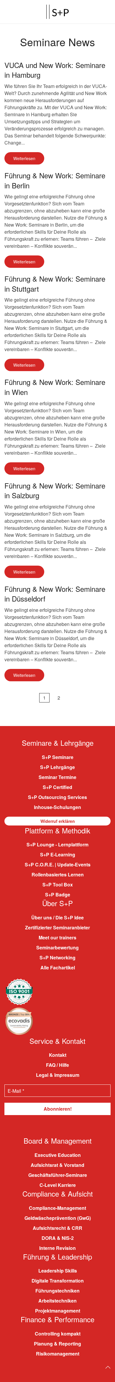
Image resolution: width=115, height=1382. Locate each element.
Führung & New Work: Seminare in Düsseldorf (54, 594)
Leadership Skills (57, 1270)
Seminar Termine (57, 777)
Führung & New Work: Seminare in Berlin (54, 180)
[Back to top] (108, 1367)
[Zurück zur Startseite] (57, 12)
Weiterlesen (24, 158)
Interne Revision (57, 1248)
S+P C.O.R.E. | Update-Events (58, 864)
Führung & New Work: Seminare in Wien (54, 387)
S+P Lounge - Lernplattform (57, 844)
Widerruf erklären (57, 821)
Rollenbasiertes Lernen (58, 874)
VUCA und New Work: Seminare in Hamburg (54, 70)
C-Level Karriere (58, 1185)
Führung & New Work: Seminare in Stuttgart (54, 283)
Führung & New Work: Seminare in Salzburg (54, 490)
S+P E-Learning (57, 854)
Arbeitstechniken (57, 1300)
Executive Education (57, 1155)
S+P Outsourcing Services (57, 797)
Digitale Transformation (58, 1280)
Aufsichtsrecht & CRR (57, 1228)
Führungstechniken (57, 1290)
